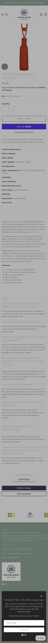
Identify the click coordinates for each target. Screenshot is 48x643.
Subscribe (24, 630)
